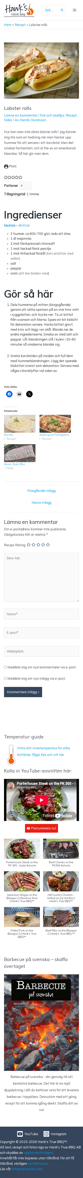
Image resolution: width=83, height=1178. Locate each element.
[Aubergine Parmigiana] (55, 424)
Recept (71, 115)
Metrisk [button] (10, 225)
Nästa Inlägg (41, 503)
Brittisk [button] (24, 225)
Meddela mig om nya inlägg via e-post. (36, 678)
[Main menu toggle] (74, 10)
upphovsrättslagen (38, 1153)
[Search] (62, 10)
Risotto (8, 435)
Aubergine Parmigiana (54, 435)
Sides (8, 120)
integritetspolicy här (26, 1169)
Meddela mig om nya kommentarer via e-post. (41, 667)
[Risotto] (19, 424)
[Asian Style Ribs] (19, 453)
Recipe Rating (14, 545)
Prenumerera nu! (43, 828)
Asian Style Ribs (14, 464)
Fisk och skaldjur (52, 115)
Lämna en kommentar (20, 115)
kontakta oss (38, 1163)
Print (12, 166)
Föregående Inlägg (41, 491)
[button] (22, 855)
